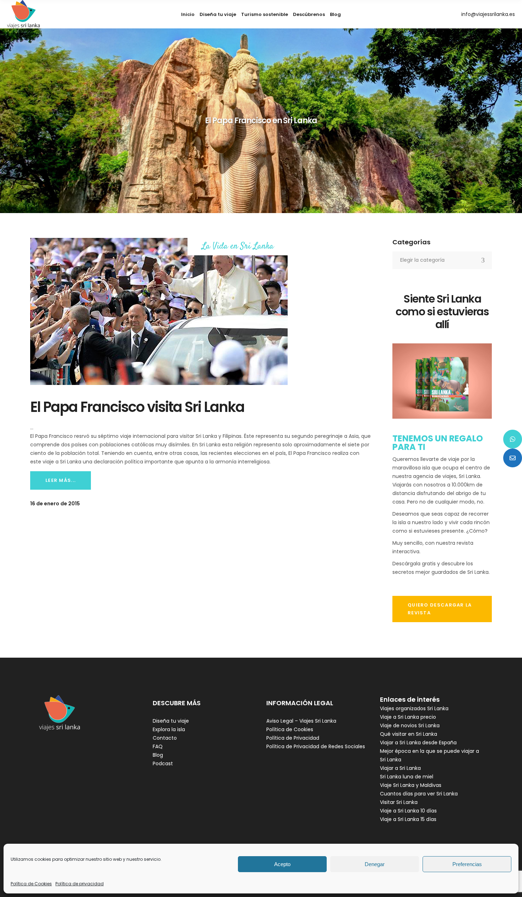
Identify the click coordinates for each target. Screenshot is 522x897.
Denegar (375, 864)
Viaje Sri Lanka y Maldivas (410, 785)
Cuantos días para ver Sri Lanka (419, 793)
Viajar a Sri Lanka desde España (418, 742)
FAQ (158, 746)
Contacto (165, 737)
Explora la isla (169, 729)
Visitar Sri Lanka (399, 802)
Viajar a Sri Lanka (400, 768)
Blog (158, 755)
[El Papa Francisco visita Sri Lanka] (159, 311)
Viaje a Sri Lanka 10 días (408, 810)
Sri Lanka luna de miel (406, 776)
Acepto (282, 864)
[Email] (512, 457)
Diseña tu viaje (171, 720)
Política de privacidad (79, 884)
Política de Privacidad (292, 737)
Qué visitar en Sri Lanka (408, 734)
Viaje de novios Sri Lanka (410, 725)
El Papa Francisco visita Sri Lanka (137, 407)
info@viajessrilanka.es (488, 14)
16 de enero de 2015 (55, 503)
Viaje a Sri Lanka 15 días (408, 819)
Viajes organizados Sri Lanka (414, 708)
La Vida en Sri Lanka (238, 246)
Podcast (163, 763)
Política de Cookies (31, 884)
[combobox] (442, 260)
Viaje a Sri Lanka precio (408, 717)
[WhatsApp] (512, 439)
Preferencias (467, 864)
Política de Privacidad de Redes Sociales (315, 746)
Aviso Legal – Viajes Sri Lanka (301, 720)
